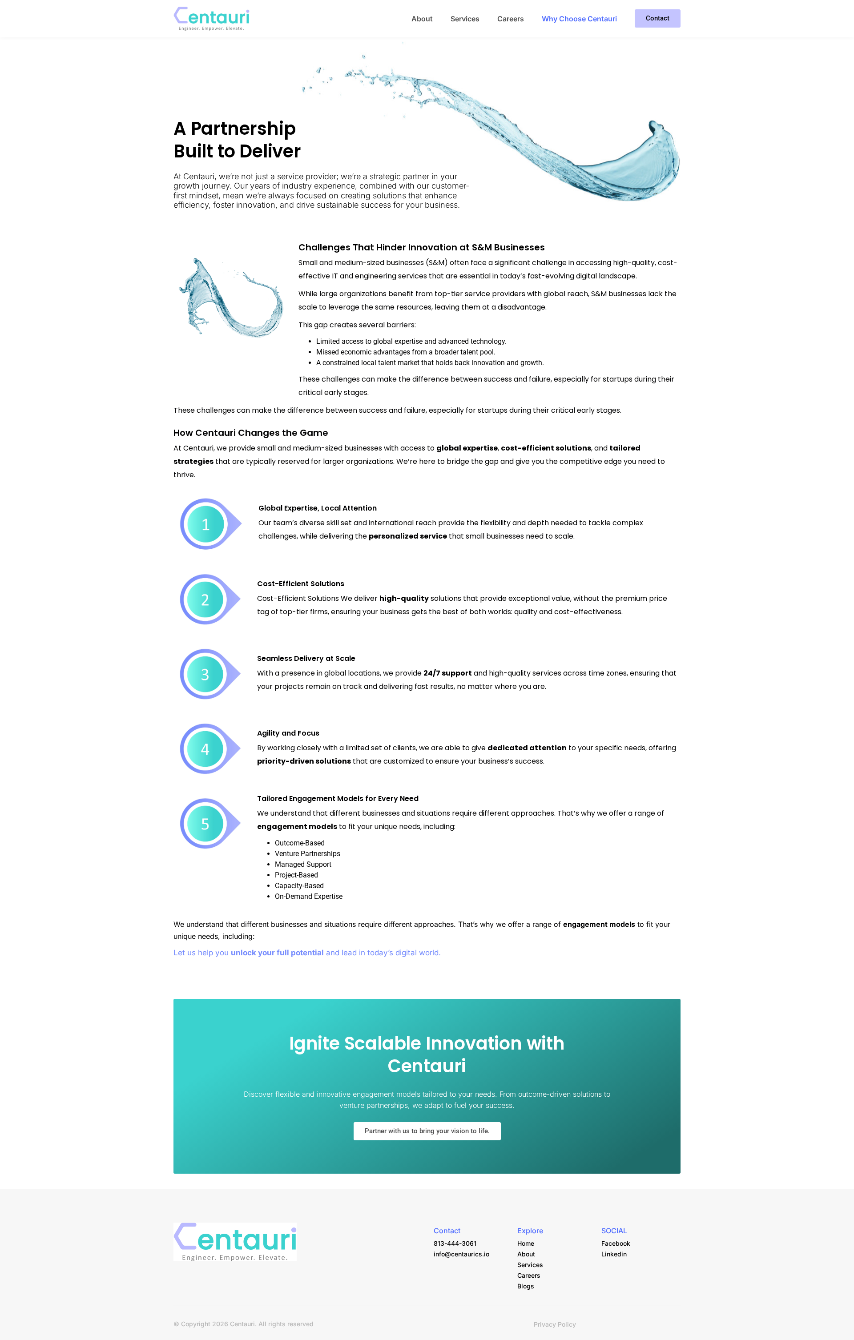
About (422, 18)
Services (465, 18)
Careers (510, 18)
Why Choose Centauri (579, 18)
